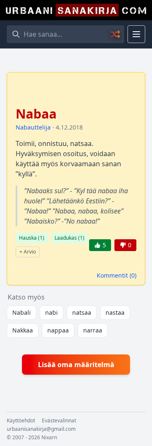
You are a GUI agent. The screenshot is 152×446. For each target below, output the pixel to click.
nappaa (58, 330)
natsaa (81, 312)
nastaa (115, 312)
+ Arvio (27, 251)
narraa (92, 330)
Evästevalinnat (59, 420)
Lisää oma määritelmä (76, 364)
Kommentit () (116, 275)
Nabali (21, 312)
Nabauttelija (33, 127)
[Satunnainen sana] (115, 34)
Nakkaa (22, 330)
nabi (51, 312)
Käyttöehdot (21, 420)
